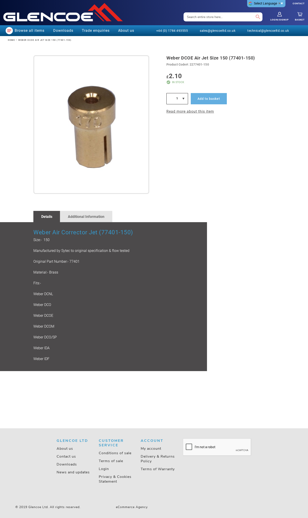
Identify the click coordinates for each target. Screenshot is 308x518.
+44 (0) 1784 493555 (172, 30)
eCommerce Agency (132, 507)
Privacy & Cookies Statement (115, 479)
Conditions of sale (115, 453)
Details (46, 217)
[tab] (46, 216)
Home (11, 40)
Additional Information (86, 217)
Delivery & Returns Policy (158, 459)
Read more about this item (190, 111)
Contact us (66, 456)
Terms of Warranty (158, 469)
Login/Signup (279, 19)
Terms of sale (111, 461)
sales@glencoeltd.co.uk (217, 30)
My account (151, 448)
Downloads (67, 464)
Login (104, 468)
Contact (299, 3)
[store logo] (63, 12)
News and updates (73, 472)
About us (65, 448)
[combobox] (223, 16)
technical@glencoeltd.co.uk (268, 30)
